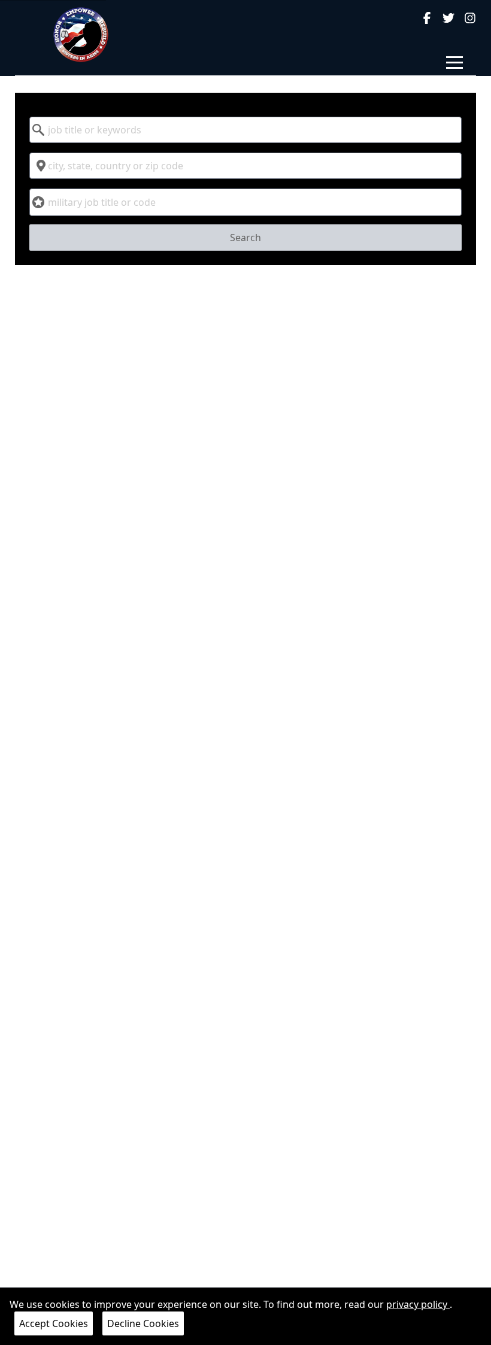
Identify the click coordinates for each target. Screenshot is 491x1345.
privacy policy (418, 1304)
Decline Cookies (143, 1323)
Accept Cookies (53, 1323)
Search (245, 237)
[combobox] (245, 130)
